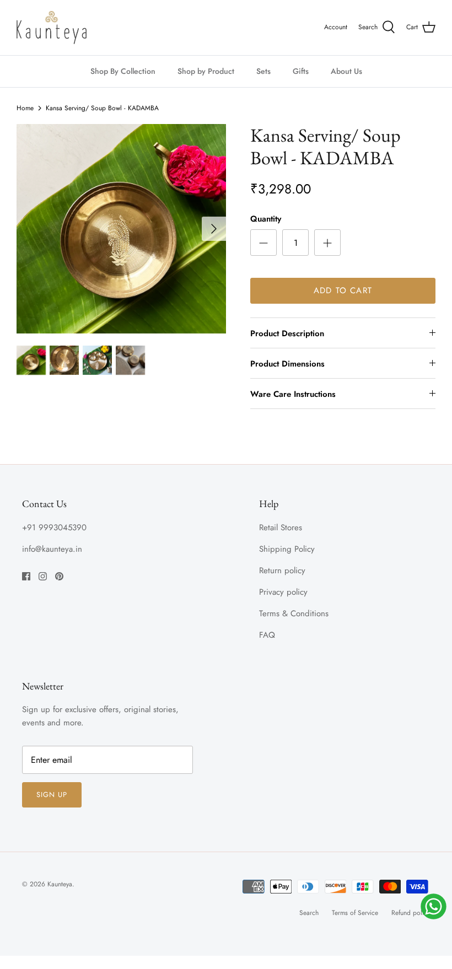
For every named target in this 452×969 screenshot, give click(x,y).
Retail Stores (280, 527)
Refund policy (410, 913)
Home (25, 108)
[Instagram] (43, 576)
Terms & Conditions (294, 613)
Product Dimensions (287, 364)
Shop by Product (205, 71)
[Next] (214, 229)
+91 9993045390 (54, 527)
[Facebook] (26, 576)
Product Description (287, 333)
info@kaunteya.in (52, 549)
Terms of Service (355, 913)
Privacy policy (283, 592)
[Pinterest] (59, 576)
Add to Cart (343, 290)
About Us (346, 71)
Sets (263, 71)
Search (309, 913)
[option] (121, 228)
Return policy (282, 570)
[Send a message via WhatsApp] (433, 906)
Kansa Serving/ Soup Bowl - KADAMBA (102, 108)
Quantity (265, 219)
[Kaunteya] (52, 27)
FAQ (267, 635)
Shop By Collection (122, 71)
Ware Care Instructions (293, 394)
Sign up (51, 794)
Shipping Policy (287, 549)
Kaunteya (59, 884)
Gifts (301, 71)
